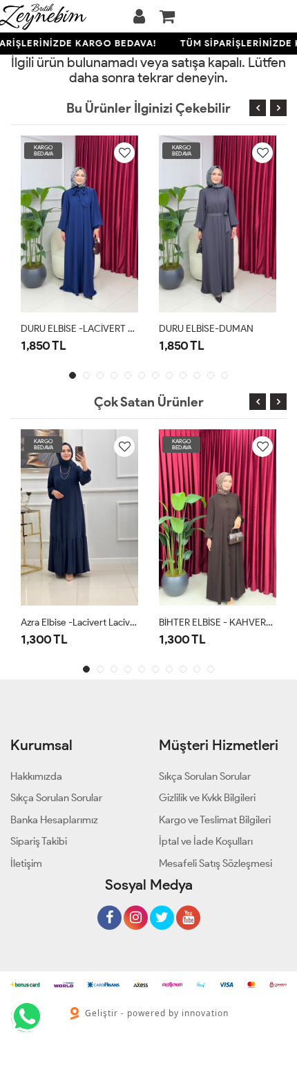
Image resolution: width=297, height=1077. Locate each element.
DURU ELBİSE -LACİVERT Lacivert (79, 329)
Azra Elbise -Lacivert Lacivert (79, 622)
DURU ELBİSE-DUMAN (206, 329)
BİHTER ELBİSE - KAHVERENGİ (217, 622)
